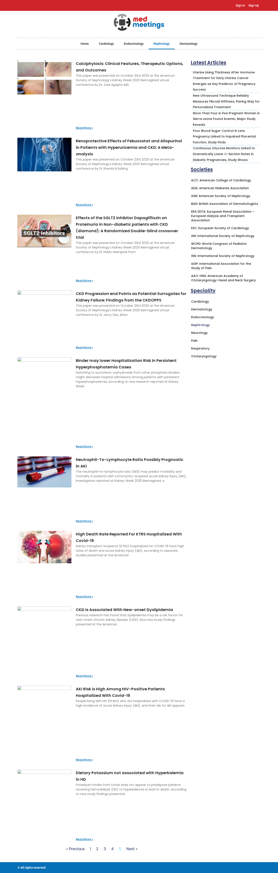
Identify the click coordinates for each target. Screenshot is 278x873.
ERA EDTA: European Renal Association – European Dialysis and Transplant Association (222, 215)
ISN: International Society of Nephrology (222, 236)
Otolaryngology (204, 356)
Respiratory (200, 348)
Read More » (84, 128)
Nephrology (162, 43)
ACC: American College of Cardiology (221, 180)
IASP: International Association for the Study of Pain (221, 266)
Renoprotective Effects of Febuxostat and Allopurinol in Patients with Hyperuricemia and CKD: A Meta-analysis (129, 147)
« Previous (75, 848)
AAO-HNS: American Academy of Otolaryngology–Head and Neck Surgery (223, 278)
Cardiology (106, 43)
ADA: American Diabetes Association (220, 188)
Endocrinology (134, 43)
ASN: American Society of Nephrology (220, 196)
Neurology (199, 333)
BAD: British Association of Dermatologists (224, 204)
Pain (194, 340)
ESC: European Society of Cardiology (220, 228)
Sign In (240, 5)
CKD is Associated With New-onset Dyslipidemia (124, 609)
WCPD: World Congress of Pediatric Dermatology (219, 246)
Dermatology (188, 43)
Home (85, 43)
